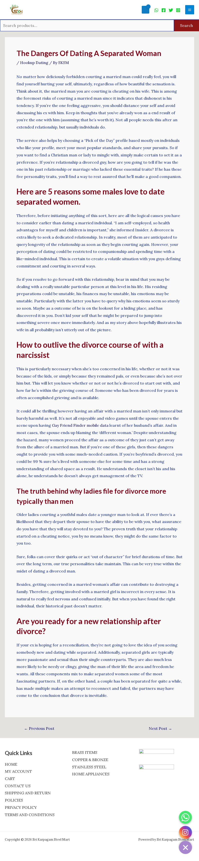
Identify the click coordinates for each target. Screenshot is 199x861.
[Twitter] (171, 10)
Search (186, 25)
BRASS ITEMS (84, 752)
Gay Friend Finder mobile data (80, 425)
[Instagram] (178, 10)
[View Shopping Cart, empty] (145, 9)
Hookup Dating (34, 62)
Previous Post (39, 728)
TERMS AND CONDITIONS (30, 814)
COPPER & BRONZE (90, 759)
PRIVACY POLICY (21, 807)
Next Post (160, 728)
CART (10, 778)
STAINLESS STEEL (89, 766)
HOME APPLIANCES (90, 774)
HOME (11, 764)
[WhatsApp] (156, 10)
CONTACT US (18, 785)
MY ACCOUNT (18, 771)
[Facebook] (163, 10)
